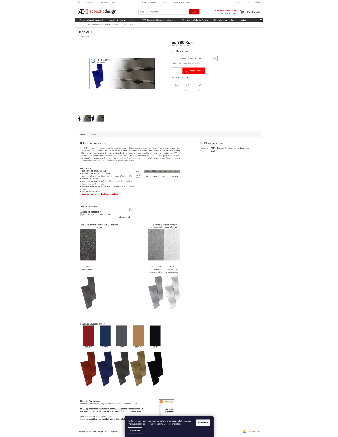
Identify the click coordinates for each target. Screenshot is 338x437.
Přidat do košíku (195, 70)
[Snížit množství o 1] (181, 72)
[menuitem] (90, 20)
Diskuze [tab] (93, 134)
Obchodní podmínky (149, 2)
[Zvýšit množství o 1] (181, 69)
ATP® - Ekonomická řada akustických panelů (230, 148)
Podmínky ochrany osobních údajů (177, 2)
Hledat (194, 12)
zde (178, 423)
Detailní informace (179, 77)
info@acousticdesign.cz (228, 13)
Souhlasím (203, 422)
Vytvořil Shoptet (254, 431)
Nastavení (135, 430)
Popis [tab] (82, 134)
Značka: (83, 36)
